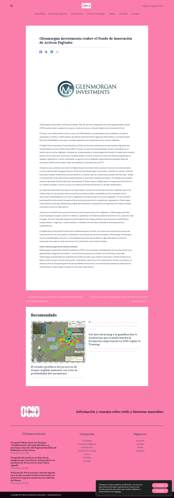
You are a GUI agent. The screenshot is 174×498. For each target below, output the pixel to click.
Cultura (87, 454)
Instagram (140, 450)
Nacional (116, 351)
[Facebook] (40, 51)
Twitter (140, 447)
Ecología (87, 461)
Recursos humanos (128, 351)
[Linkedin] (51, 51)
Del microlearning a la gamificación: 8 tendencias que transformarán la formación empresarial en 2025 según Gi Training (114, 339)
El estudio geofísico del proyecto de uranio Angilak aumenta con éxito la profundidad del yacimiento (54, 370)
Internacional (104, 47)
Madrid (109, 351)
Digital (110, 348)
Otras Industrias (67, 377)
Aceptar (160, 485)
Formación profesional (131, 348)
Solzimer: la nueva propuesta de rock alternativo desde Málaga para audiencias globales (54, 297)
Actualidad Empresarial (79, 47)
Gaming (92, 351)
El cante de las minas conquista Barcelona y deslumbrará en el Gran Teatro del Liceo (119, 297)
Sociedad (78, 377)
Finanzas (94, 47)
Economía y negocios (87, 444)
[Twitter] (46, 51)
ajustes (118, 491)
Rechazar (160, 491)
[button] (12, 6)
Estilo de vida (87, 447)
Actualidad (63, 47)
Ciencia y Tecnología (87, 450)
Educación (117, 348)
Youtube (140, 444)
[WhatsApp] (57, 51)
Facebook (140, 440)
